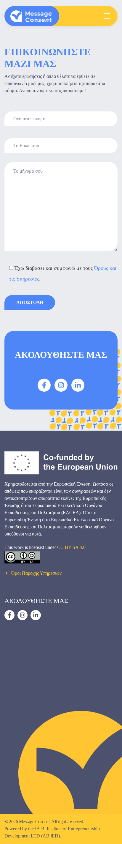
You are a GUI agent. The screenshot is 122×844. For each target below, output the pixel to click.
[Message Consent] (31, 16)
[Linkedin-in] (77, 385)
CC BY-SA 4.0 (71, 547)
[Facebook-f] (44, 385)
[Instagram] (61, 385)
